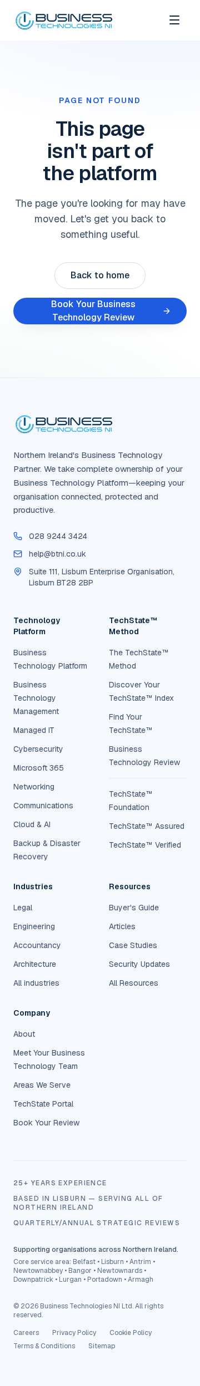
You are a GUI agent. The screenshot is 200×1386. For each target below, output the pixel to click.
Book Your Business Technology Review (93, 310)
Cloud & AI (32, 824)
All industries (36, 983)
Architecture (34, 964)
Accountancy (37, 945)
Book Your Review (46, 1123)
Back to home (100, 275)
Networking (33, 787)
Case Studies (133, 945)
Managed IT (33, 730)
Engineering (34, 926)
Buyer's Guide (134, 908)
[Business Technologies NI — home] (63, 20)
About (24, 1034)
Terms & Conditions (44, 1346)
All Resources (133, 983)
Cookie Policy (130, 1332)
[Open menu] (174, 20)
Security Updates (139, 964)
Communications (43, 806)
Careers (26, 1332)
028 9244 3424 (58, 536)
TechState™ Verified (145, 845)
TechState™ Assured (146, 826)
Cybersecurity (38, 749)
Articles (122, 926)
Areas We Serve (42, 1085)
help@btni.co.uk (57, 554)
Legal (22, 908)
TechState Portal (43, 1104)
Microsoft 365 (38, 768)
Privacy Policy (74, 1332)
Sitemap (101, 1346)
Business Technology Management (36, 698)
